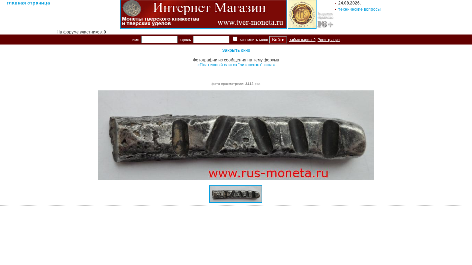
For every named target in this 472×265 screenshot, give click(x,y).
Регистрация (329, 40)
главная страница (28, 3)
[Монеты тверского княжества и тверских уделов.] (203, 27)
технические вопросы (359, 9)
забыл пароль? (302, 40)
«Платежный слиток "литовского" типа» (236, 64)
